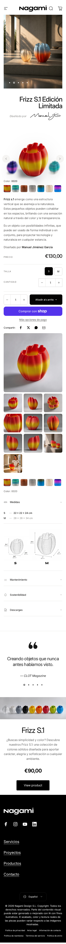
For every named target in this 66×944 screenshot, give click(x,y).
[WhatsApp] (36, 327)
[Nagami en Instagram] (15, 824)
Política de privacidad (15, 930)
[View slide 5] (42, 685)
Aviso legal (32, 930)
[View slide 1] (24, 685)
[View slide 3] (33, 685)
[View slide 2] (28, 685)
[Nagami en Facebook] (6, 824)
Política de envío (54, 936)
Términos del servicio (35, 936)
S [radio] (49, 271)
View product (33, 785)
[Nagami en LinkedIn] (34, 824)
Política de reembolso (13, 936)
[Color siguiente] (60, 159)
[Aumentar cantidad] (59, 283)
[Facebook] (20, 327)
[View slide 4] (37, 685)
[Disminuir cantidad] (42, 283)
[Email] (43, 327)
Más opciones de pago (33, 319)
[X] (28, 327)
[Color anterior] (6, 159)
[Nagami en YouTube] (25, 824)
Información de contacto (50, 930)
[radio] (7, 188)
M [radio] (58, 271)
